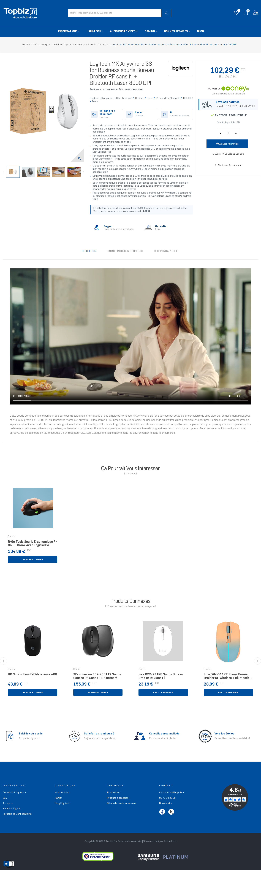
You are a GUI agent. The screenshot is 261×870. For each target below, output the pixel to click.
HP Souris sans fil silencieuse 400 (32, 674)
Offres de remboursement (121, 803)
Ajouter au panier (228, 144)
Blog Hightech (62, 803)
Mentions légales (12, 809)
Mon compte (62, 793)
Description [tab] (89, 251)
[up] (220, 133)
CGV (5, 798)
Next (83, 172)
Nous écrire (165, 803)
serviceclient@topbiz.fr (171, 793)
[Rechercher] (166, 13)
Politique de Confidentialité (17, 814)
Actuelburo (170, 841)
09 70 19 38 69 (167, 798)
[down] (236, 133)
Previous (3, 172)
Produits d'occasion (118, 798)
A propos (8, 803)
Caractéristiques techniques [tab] (125, 251)
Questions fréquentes (14, 793)
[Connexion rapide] (255, 13)
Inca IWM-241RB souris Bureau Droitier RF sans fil (160, 676)
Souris (11, 537)
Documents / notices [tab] (166, 251)
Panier (58, 798)
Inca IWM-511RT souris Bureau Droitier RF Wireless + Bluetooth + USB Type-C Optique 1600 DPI (228, 677)
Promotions (113, 793)
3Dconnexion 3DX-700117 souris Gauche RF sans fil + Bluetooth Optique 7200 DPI (97, 677)
